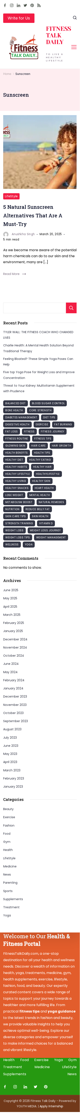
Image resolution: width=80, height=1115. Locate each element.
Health (8, 850)
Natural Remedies (51, 502)
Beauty (8, 809)
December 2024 (15, 639)
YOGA (29, 544)
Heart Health (44, 488)
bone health (14, 410)
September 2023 (15, 721)
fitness (29, 431)
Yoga (7, 915)
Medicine (10, 866)
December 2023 (15, 696)
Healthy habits (16, 467)
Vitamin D (46, 523)
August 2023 (12, 729)
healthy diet (14, 460)
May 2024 (10, 672)
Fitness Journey (52, 431)
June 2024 (11, 664)
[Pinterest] (32, 5)
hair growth (61, 445)
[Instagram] (11, 5)
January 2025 (13, 631)
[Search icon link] (75, 18)
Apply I (51, 1106)
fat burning (63, 424)
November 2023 (15, 705)
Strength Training (19, 523)
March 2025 (11, 615)
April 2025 (10, 606)
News (7, 874)
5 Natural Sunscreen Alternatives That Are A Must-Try (32, 215)
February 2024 (13, 680)
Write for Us (19, 18)
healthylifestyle (48, 474)
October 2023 (13, 713)
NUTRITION (12, 509)
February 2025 (13, 623)
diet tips (49, 417)
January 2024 (13, 688)
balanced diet (15, 403)
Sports (8, 891)
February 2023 (13, 778)
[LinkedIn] (18, 5)
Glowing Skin (15, 445)
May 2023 (10, 754)
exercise (42, 424)
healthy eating (40, 460)
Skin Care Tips (15, 516)
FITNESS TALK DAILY (58, 35)
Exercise (9, 817)
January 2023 (13, 786)
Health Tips (42, 452)
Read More (11, 274)
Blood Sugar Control (48, 403)
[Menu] (74, 47)
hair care (38, 445)
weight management (51, 537)
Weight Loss (14, 530)
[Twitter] (25, 5)
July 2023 (10, 737)
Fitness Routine (16, 438)
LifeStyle (11, 196)
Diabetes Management (21, 417)
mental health (39, 495)
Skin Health (40, 516)
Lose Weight (14, 495)
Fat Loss (11, 431)
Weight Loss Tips (17, 537)
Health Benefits (16, 452)
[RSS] (39, 5)
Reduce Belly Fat (38, 509)
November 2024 (15, 647)
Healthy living (15, 481)
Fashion (8, 825)
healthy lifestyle (17, 474)
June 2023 (10, 746)
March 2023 (11, 770)
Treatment (11, 907)
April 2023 (10, 762)
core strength (40, 410)
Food (6, 833)
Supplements (13, 899)
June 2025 (10, 590)
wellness (12, 544)
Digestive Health (17, 424)
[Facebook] (5, 5)
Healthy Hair (42, 467)
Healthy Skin (41, 481)
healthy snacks (17, 488)
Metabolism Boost (19, 502)
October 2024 (13, 655)
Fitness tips (42, 438)
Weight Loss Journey (45, 530)
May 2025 (10, 598)
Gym (6, 842)
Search (71, 308)
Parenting (10, 882)
